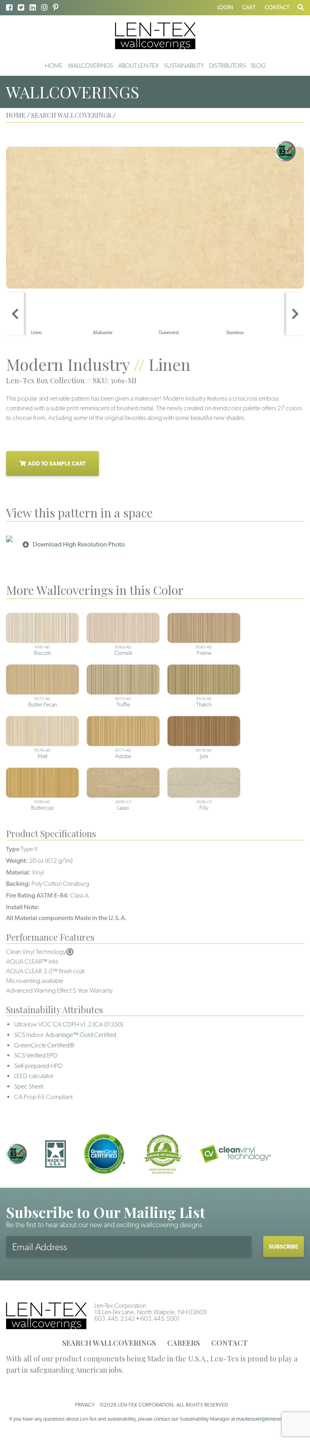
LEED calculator (34, 1076)
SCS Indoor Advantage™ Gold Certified (65, 1035)
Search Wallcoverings (109, 1343)
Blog (258, 65)
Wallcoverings (90, 65)
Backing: (18, 883)
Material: (18, 872)
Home (54, 65)
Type (12, 849)
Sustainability (184, 65)
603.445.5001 (160, 1318)
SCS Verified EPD (36, 1055)
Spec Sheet (28, 1086)
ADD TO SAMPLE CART (57, 463)
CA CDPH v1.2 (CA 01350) (88, 1024)
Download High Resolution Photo (79, 544)
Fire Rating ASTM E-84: (37, 895)
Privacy (84, 1404)
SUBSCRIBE (283, 1246)
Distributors (227, 65)
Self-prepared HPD (38, 1066)
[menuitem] (54, 66)
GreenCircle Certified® (44, 1045)
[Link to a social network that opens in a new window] (9, 7)
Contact (277, 7)
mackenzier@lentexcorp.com (268, 1419)
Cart (249, 7)
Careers (183, 1343)
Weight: (17, 860)
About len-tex (138, 65)
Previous (15, 314)
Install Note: (23, 907)
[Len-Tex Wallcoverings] (155, 35)
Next (295, 314)
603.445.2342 (114, 1318)
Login (225, 7)
